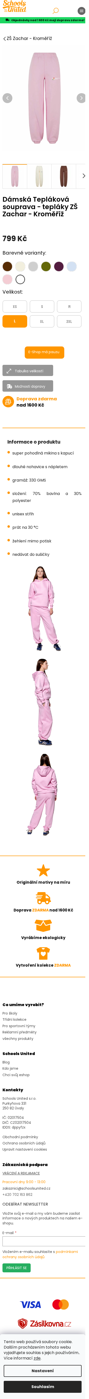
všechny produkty (17, 1038)
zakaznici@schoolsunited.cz (26, 1188)
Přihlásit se (16, 1267)
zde (37, 1358)
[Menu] (82, 11)
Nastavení (43, 1371)
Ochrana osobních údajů (23, 1143)
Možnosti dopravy (30, 386)
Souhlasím (42, 1387)
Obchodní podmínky (20, 1137)
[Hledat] (56, 11)
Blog (6, 1062)
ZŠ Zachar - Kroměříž (29, 38)
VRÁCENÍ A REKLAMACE (21, 1173)
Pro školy (9, 1013)
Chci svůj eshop (16, 1075)
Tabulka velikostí (29, 371)
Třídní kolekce (14, 1019)
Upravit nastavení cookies (24, 1149)
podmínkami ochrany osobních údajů (40, 1254)
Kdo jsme (10, 1068)
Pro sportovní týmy (18, 1026)
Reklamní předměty (19, 1032)
